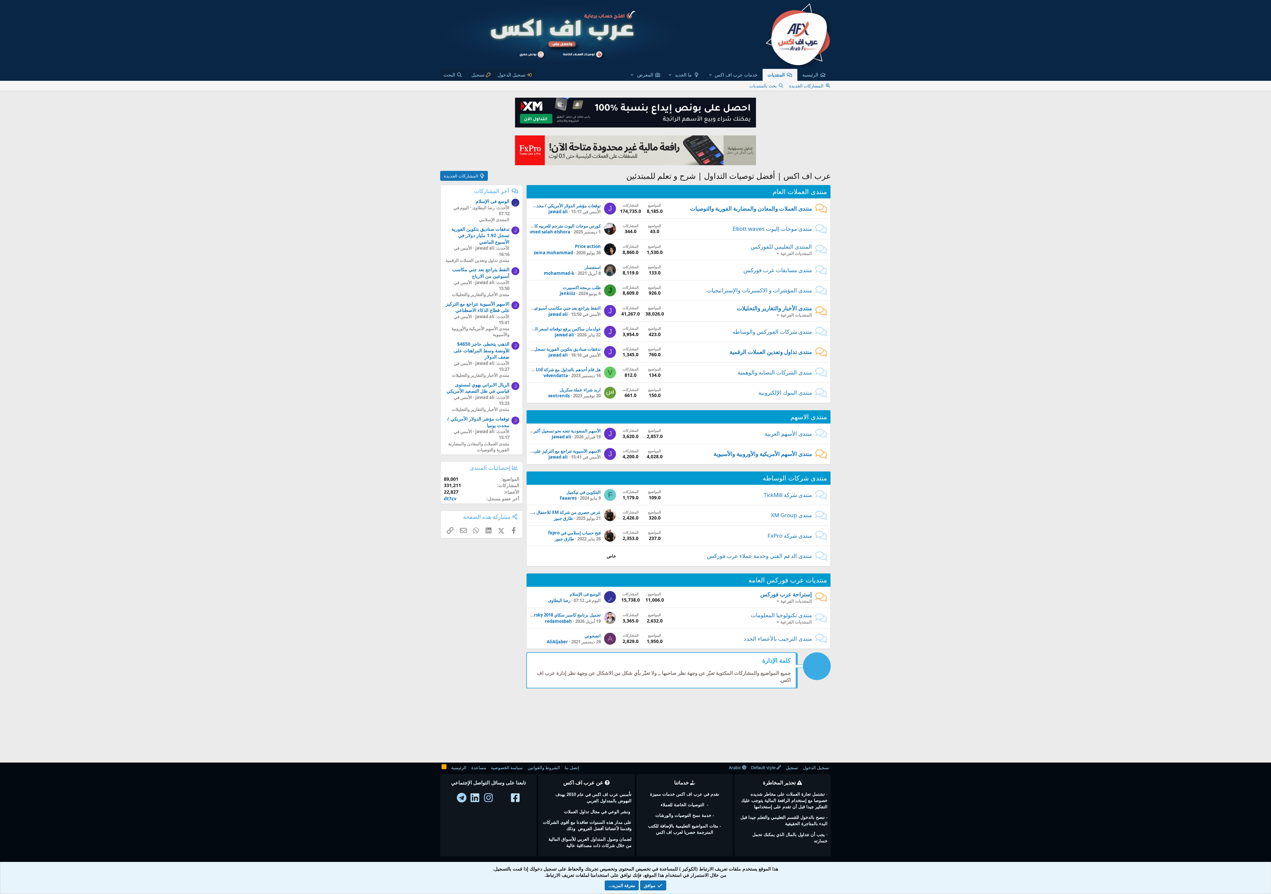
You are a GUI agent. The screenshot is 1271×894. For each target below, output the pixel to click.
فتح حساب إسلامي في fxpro (574, 533)
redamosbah (558, 621)
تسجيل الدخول (816, 767)
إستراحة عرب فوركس (786, 594)
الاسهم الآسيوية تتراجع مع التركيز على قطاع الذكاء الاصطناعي (546, 451)
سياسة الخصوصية (507, 767)
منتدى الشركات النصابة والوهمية (774, 372)
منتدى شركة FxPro (790, 535)
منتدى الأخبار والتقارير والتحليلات (774, 308)
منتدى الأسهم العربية (788, 433)
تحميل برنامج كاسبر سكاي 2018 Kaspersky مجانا (556, 615)
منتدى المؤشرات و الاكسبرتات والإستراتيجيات (759, 290)
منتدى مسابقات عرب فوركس (777, 270)
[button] (733, 75)
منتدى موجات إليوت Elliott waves (772, 228)
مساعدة (478, 767)
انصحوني (593, 636)
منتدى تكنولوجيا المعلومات (781, 615)
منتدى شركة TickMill (788, 495)
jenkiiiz (567, 293)
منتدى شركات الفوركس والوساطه (772, 331)
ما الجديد (683, 75)
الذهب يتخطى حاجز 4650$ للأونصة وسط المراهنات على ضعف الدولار (481, 350)
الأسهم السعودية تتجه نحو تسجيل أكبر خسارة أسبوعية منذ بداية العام (539, 431)
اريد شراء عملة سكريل (580, 390)
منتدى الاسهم (808, 416)
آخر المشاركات (491, 191)
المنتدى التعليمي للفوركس (781, 246)
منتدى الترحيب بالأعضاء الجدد (778, 638)
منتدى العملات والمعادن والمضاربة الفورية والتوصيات (751, 208)
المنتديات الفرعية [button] (796, 253)
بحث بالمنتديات (763, 86)
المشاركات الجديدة (806, 86)
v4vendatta (555, 375)
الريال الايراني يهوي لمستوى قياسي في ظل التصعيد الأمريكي (478, 387)
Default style (764, 767)
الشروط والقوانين (544, 767)
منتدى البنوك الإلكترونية (785, 392)
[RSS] (444, 767)
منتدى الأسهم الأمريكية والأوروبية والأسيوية (763, 454)
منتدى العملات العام (800, 191)
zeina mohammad (553, 253)
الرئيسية (810, 75)
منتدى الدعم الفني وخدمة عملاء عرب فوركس (759, 556)
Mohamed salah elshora (544, 232)
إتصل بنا (572, 767)
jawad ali (558, 212)
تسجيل (792, 767)
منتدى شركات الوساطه (795, 477)
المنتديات (776, 75)
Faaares (568, 498)
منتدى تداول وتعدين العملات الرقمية (771, 352)
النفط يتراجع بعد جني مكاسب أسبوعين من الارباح (557, 308)
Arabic (735, 767)
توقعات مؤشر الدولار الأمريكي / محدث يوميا (562, 206)
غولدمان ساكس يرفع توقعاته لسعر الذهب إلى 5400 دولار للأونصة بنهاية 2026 (532, 329)
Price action (588, 246)
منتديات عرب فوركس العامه (787, 579)
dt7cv (450, 498)
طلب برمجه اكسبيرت (582, 287)
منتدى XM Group (791, 515)
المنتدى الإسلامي (494, 220)
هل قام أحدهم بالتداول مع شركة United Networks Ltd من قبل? (541, 369)
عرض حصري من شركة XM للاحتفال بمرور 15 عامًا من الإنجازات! (543, 512)
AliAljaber (557, 642)
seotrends (559, 396)
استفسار (593, 267)
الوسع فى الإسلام (585, 594)
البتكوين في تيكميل (583, 492)
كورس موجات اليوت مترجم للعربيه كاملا (565, 226)
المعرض (645, 75)
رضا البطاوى (559, 600)
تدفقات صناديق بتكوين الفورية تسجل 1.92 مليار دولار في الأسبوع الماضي (535, 349)
